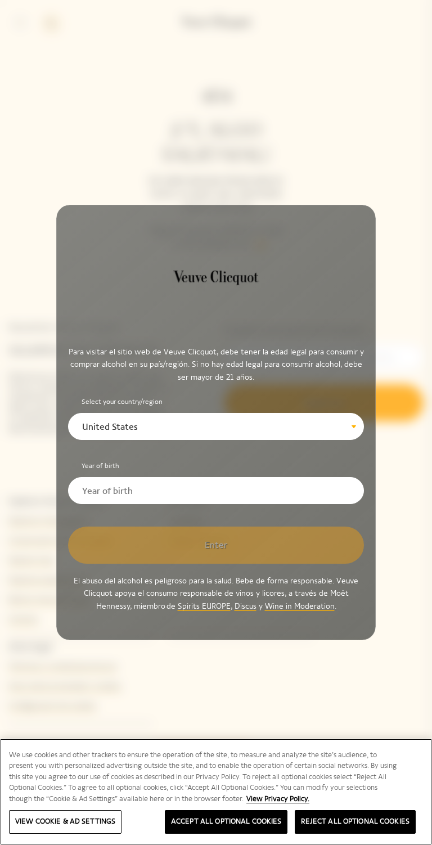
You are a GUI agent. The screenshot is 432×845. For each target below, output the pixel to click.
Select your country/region (122, 402)
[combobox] (216, 426)
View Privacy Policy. (277, 798)
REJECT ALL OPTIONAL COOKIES (355, 821)
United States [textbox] (110, 426)
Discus (245, 606)
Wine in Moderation (300, 606)
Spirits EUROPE (204, 606)
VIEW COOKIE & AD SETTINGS (65, 821)
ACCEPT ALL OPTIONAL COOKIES (226, 821)
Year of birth (100, 466)
